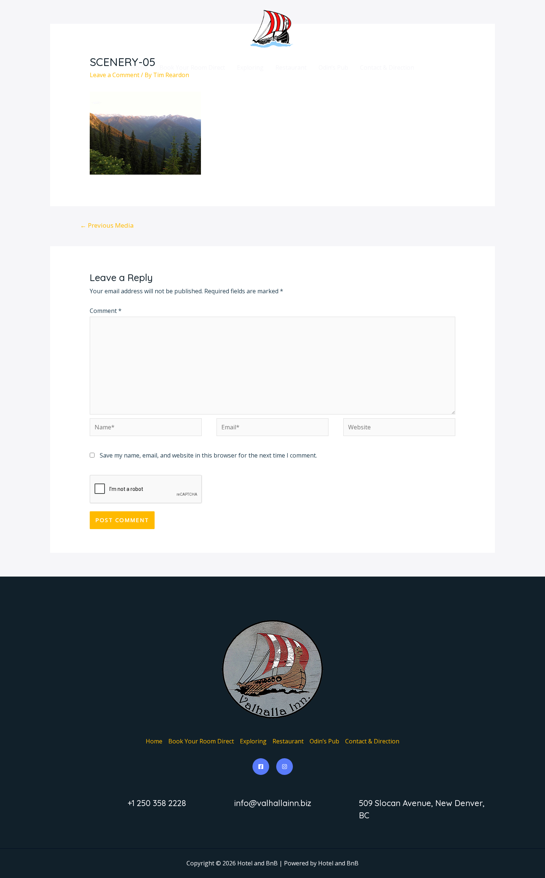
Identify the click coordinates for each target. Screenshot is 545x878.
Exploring (250, 67)
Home (139, 67)
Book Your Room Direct (192, 67)
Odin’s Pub (333, 67)
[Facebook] (260, 766)
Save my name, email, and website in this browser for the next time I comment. (208, 455)
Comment (106, 311)
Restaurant (291, 67)
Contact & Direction (387, 67)
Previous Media (107, 225)
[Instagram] (284, 766)
